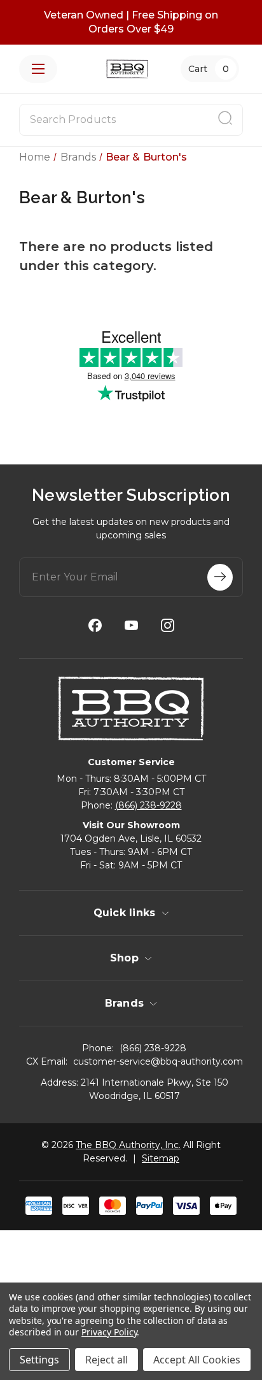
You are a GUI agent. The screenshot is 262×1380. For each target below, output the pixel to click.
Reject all (106, 1360)
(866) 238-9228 (148, 805)
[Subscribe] (220, 577)
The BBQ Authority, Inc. (128, 1145)
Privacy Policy (109, 1332)
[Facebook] (95, 625)
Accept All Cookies (196, 1360)
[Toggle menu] (38, 69)
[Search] (225, 119)
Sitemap (160, 1158)
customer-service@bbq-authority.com (158, 1061)
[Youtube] (131, 625)
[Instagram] (167, 625)
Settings (39, 1360)
